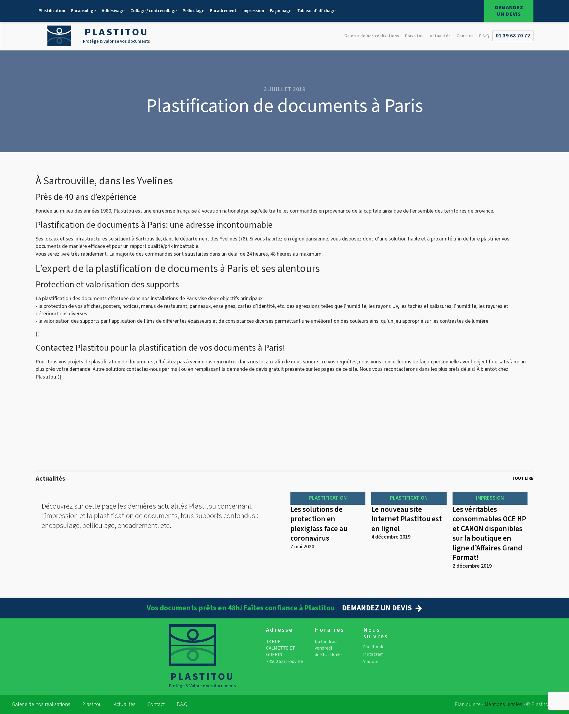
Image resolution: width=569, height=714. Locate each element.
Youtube (371, 662)
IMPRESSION (490, 498)
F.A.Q (484, 36)
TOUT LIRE (522, 479)
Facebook (373, 647)
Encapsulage (83, 11)
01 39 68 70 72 (513, 35)
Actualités (440, 36)
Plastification (52, 11)
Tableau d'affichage (316, 11)
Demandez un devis (509, 11)
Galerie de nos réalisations (371, 36)
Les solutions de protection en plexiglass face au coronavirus (318, 524)
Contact (465, 36)
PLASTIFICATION (328, 498)
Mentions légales (503, 704)
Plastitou (414, 36)
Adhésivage (113, 11)
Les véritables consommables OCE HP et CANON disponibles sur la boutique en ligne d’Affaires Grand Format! (489, 533)
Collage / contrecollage (153, 11)
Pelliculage (193, 11)
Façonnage (280, 11)
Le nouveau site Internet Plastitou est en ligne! (406, 519)
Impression (253, 11)
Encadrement (223, 11)
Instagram (373, 654)
